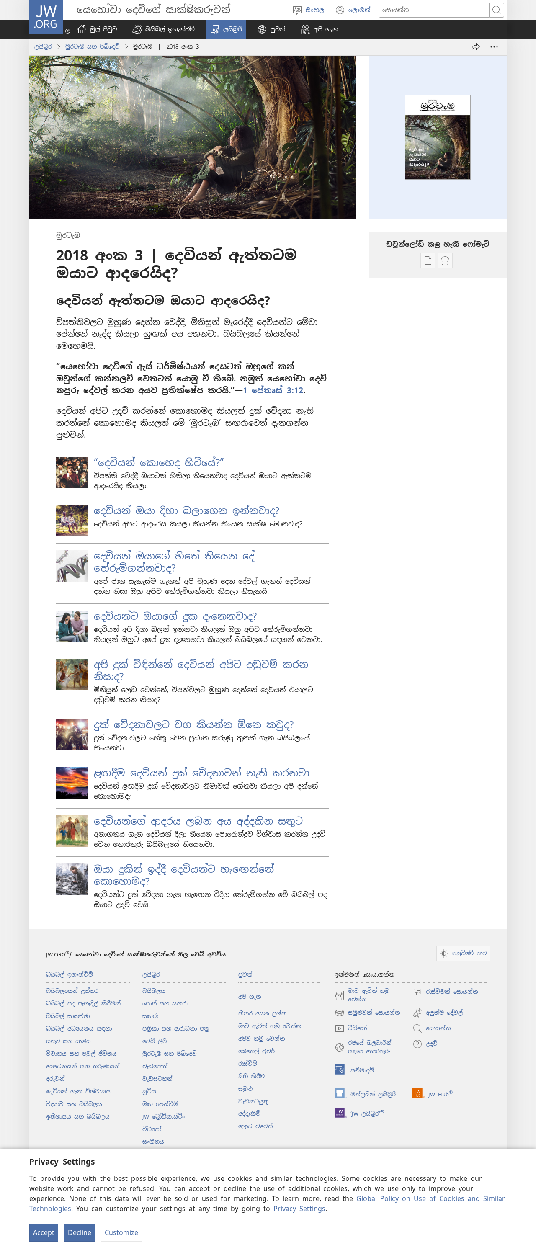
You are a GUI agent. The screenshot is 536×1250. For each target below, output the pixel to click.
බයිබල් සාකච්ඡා (68, 1016)
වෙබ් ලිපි (154, 1041)
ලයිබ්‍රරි (43, 46)
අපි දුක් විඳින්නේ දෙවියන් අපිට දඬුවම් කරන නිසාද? (201, 670)
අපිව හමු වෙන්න (261, 1038)
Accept (43, 1232)
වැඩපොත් (155, 1066)
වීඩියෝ (151, 1129)
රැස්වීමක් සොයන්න (445, 992)
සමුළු (245, 1089)
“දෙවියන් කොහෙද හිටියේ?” (159, 462)
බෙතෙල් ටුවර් (256, 1051)
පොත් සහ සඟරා (165, 1003)
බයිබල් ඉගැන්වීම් (69, 974)
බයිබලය (153, 991)
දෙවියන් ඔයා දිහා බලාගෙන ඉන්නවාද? (186, 511)
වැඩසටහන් (157, 1078)
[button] (163, 29)
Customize (121, 1232)
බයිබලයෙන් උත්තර (72, 991)
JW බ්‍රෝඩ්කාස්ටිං (163, 1116)
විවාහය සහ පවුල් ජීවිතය (81, 1053)
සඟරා (150, 1016)
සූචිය (149, 1091)
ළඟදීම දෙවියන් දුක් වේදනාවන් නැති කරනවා (201, 773)
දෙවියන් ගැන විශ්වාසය (78, 1091)
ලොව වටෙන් (255, 1126)
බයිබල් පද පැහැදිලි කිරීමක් (83, 1003)
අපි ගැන (249, 996)
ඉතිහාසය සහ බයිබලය (78, 1116)
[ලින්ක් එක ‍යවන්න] (475, 47)
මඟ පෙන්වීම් (160, 1104)
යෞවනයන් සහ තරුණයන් (83, 1066)
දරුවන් (55, 1078)
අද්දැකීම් (249, 1113)
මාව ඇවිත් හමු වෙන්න (270, 1026)
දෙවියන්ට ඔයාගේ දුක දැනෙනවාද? (175, 616)
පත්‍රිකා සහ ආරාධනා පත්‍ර (175, 1028)
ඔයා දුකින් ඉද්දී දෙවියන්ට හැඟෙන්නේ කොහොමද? (184, 875)
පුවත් (245, 974)
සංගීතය (153, 1141)
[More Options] (494, 47)
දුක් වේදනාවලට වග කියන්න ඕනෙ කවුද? (194, 725)
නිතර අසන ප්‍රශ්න (262, 1013)
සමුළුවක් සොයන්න (367, 1013)
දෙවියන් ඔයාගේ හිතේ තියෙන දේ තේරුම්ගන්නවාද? (174, 562)
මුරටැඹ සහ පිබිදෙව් (92, 46)
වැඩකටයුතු (253, 1101)
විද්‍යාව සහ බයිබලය (74, 1104)
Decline (79, 1232)
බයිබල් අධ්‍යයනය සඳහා (79, 1028)
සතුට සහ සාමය (68, 1041)
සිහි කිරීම (251, 1076)
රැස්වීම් (247, 1063)
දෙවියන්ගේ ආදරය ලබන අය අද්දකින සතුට (198, 821)
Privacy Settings (299, 1208)
